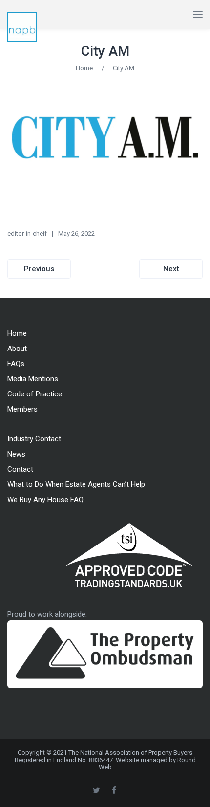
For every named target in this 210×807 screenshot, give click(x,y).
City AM (105, 51)
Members (22, 409)
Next (171, 268)
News (16, 454)
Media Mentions (32, 378)
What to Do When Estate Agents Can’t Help (76, 484)
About (17, 348)
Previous (39, 268)
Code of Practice (34, 394)
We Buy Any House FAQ (45, 499)
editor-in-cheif (27, 233)
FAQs (15, 363)
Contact (20, 469)
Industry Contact (34, 439)
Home (84, 68)
